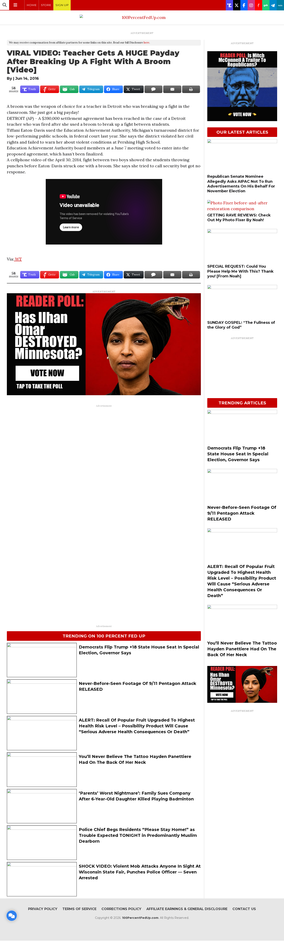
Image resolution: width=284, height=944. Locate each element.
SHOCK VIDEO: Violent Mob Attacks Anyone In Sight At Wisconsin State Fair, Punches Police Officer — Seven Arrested (140, 872)
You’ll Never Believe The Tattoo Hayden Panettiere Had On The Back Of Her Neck (242, 649)
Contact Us (244, 909)
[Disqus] (104, 461)
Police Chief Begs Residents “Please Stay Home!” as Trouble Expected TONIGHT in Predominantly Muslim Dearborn (138, 835)
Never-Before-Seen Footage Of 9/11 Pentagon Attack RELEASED (241, 513)
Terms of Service (79, 909)
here (146, 42)
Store (46, 5)
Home (32, 5)
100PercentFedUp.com (140, 918)
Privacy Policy (42, 909)
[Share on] (153, 89)
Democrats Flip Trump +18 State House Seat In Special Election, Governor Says (237, 454)
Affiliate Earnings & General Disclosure (186, 909)
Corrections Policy (121, 909)
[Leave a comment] (11, 915)
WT (18, 259)
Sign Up (62, 5)
